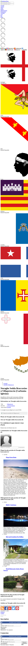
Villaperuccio (10, 404)
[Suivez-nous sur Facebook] (6, 609)
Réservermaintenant (24, 643)
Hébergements (4, 10)
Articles (2, 6)
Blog (2, 17)
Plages (2, 9)
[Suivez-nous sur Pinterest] (17, 609)
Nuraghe (9, 407)
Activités (3, 13)
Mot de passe (4, 627)
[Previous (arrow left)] (1, 616)
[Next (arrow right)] (2, 616)
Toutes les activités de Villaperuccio (11, 413)
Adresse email (4, 625)
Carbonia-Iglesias (11, 405)
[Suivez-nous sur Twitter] (14, 609)
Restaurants (3, 12)
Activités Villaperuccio (8, 384)
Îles (1, 15)
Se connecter (10, 630)
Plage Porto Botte (11, 457)
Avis (2, 14)
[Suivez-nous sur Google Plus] (10, 609)
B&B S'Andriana (11, 505)
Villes (2, 8)
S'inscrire (12, 644)
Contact (2, 613)
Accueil (2, 5)
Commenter (21, 447)
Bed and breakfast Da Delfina (14, 537)
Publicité (3, 612)
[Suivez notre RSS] (2, 609)
